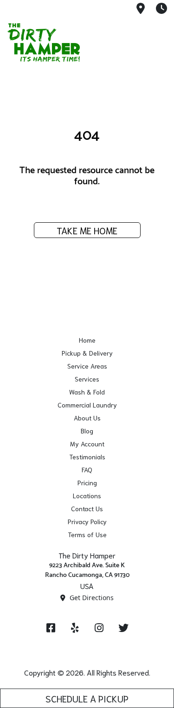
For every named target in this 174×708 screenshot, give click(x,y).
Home (87, 340)
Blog (87, 430)
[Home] (53, 42)
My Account (87, 443)
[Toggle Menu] (157, 41)
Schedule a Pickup (87, 698)
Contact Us (87, 508)
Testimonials (87, 456)
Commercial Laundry (87, 405)
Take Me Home (87, 230)
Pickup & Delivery (87, 353)
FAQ (87, 469)
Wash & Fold (87, 392)
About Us (87, 418)
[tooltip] (140, 9)
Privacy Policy (87, 521)
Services (87, 379)
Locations (87, 495)
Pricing (87, 482)
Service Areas (87, 366)
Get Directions (91, 597)
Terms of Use (87, 534)
